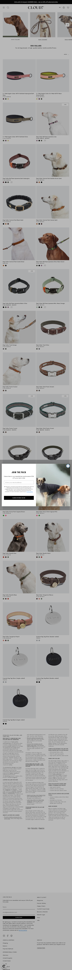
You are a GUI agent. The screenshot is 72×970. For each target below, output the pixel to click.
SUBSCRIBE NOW (18, 498)
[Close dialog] (68, 465)
